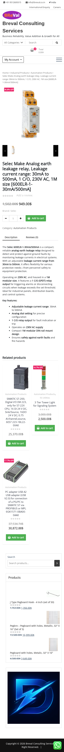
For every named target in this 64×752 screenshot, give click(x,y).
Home (5, 72)
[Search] (57, 563)
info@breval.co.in (36, 2)
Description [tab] (11, 237)
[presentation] (4, 150)
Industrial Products (19, 72)
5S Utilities (45, 397)
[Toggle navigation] (59, 59)
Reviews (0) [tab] (32, 237)
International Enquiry (39, 7)
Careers (57, 7)
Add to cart (38, 218)
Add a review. (24, 195)
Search (11, 556)
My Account (12, 59)
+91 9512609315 (13, 2)
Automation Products (41, 72)
